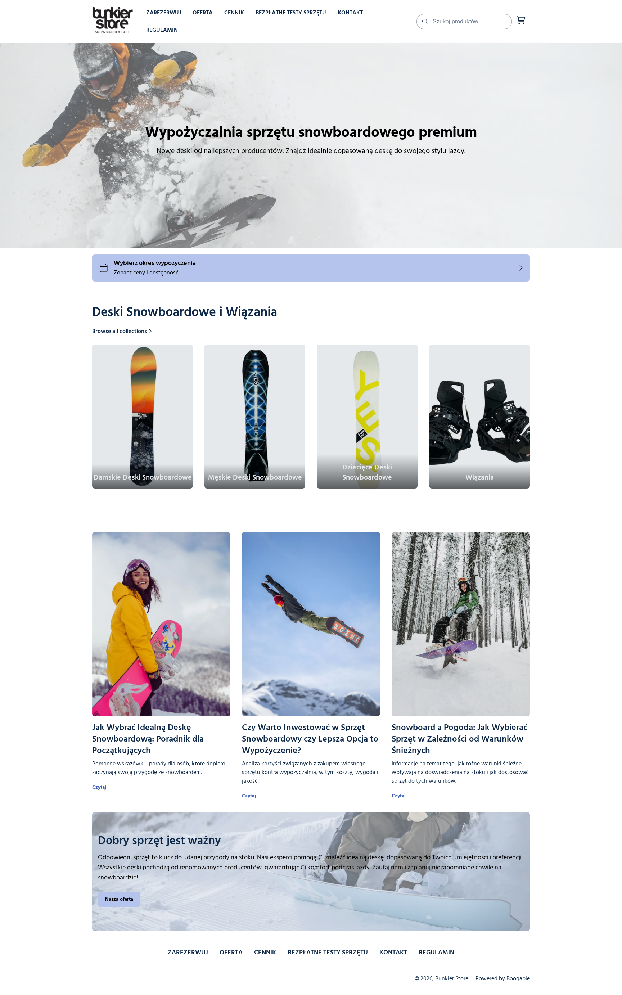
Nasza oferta (119, 899)
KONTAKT (393, 953)
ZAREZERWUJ (188, 953)
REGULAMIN (436, 953)
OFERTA (231, 953)
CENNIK (265, 953)
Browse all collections (119, 331)
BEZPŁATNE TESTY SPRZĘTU (328, 953)
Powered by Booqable (502, 978)
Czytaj (99, 787)
